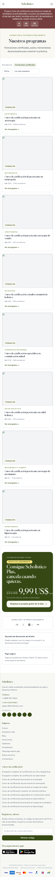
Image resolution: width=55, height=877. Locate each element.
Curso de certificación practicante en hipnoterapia (22, 806)
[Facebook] (4, 715)
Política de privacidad (10, 868)
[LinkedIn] (25, 715)
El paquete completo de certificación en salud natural (23, 776)
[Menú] (3, 4)
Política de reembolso (44, 868)
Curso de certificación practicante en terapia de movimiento (26, 803)
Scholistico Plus (8, 732)
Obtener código (27, 838)
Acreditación (7, 747)
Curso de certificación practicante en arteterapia (22, 779)
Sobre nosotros (8, 755)
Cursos (5, 728)
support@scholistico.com (12, 706)
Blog (4, 736)
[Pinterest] (30, 715)
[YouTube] (14, 715)
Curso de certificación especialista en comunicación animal (26, 795)
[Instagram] (9, 715)
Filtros (6, 71)
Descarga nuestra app (11, 751)
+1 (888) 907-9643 (9, 698)
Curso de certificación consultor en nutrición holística (24, 791)
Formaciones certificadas (25, 65)
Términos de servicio (27, 868)
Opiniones (6, 744)
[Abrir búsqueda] (51, 4)
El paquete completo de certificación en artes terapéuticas (26, 772)
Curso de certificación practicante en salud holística (23, 799)
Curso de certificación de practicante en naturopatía (23, 783)
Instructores (7, 740)
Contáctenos (7, 759)
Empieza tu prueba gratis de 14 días (27, 604)
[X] (19, 715)
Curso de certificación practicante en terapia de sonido (24, 787)
